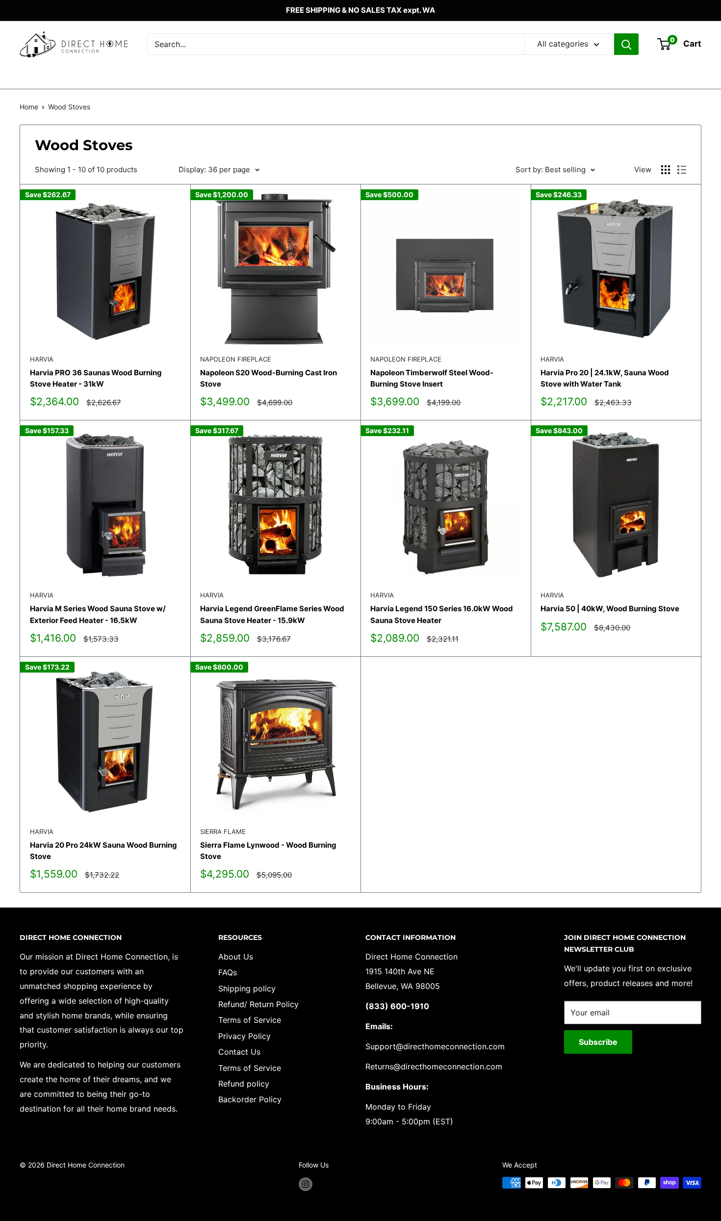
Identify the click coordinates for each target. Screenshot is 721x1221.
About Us (235, 956)
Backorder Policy (250, 1099)
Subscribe (598, 1042)
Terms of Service (249, 1020)
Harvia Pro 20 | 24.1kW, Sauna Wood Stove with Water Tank (605, 378)
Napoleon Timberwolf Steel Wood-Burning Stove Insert (431, 378)
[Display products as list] (681, 169)
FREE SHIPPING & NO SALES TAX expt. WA (360, 10)
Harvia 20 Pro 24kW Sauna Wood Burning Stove (103, 850)
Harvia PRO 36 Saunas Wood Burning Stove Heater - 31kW (96, 378)
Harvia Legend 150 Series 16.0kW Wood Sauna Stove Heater (441, 614)
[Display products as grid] (665, 169)
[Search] (626, 44)
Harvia (41, 359)
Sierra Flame (223, 831)
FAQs (227, 972)
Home (29, 107)
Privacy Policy (244, 1036)
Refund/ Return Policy (258, 1004)
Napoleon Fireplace (235, 359)
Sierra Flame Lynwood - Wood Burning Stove (268, 850)
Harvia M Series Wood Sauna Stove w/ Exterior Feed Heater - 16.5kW (98, 614)
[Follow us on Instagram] (305, 1184)
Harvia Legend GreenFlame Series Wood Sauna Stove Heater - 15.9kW (272, 614)
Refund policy (243, 1084)
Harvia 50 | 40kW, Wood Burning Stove (610, 608)
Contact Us (239, 1052)
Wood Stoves (69, 107)
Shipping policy (247, 988)
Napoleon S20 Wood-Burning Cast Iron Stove (268, 378)
